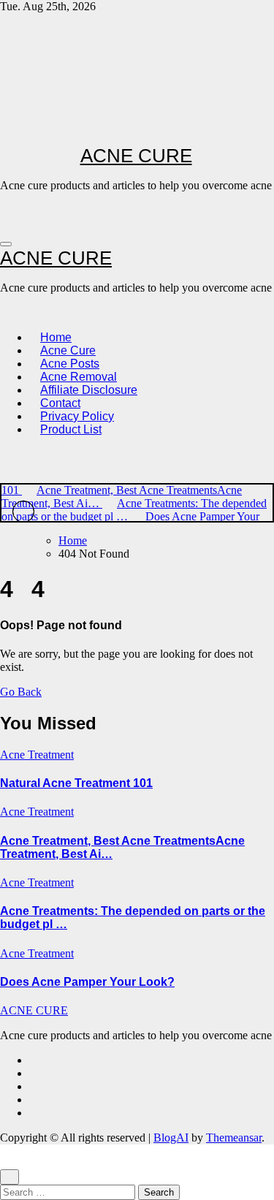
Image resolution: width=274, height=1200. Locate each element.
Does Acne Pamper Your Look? (87, 982)
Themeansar (234, 1137)
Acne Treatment (37, 754)
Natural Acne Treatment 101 (76, 783)
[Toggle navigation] (6, 244)
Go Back (21, 692)
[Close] (9, 1177)
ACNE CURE (136, 156)
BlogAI (171, 1137)
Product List (71, 429)
